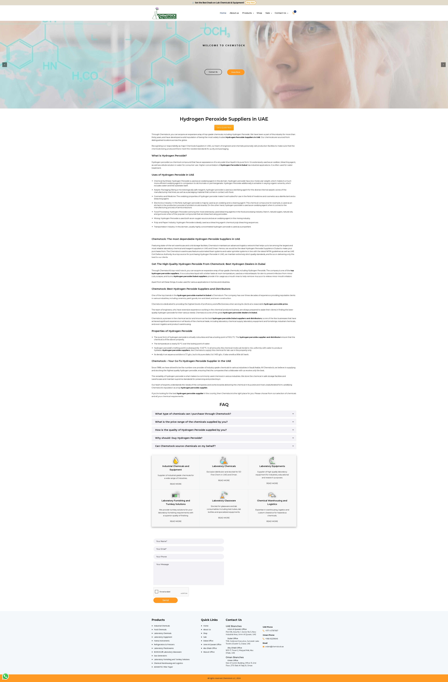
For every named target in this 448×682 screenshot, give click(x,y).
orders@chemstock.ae (274, 647)
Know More (235, 72)
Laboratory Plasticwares (164, 648)
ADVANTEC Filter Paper (163, 667)
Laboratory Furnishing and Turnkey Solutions (172, 659)
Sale (205, 637)
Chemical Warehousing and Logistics (168, 663)
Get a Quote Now (224, 128)
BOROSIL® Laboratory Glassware (168, 652)
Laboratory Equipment (163, 637)
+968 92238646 (271, 639)
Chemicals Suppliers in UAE (198, 146)
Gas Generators (160, 655)
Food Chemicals (160, 629)
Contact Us (213, 72)
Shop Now (250, 3)
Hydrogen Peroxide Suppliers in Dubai (263, 248)
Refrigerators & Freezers (164, 644)
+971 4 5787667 (271, 631)
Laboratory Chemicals (162, 633)
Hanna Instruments (162, 640)
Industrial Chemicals (162, 626)
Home (205, 626)
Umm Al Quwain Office (212, 644)
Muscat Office (209, 652)
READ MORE (175, 484)
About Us (207, 629)
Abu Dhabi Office (210, 648)
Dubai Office (208, 640)
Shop (205, 633)
